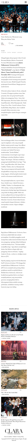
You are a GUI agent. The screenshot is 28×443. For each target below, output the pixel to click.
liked (12, 43)
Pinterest (14, 52)
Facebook (3, 52)
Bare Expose (2, 44)
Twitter (9, 52)
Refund (14, 436)
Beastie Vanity (4, 332)
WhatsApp (19, 52)
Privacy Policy (21, 436)
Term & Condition (8, 436)
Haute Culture (4, 390)
